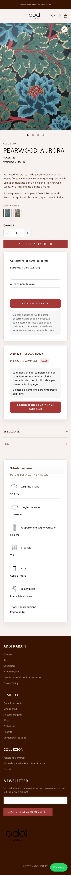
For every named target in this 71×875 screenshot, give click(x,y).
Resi (5, 660)
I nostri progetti (12, 714)
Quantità (8, 225)
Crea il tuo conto (12, 703)
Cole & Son (10, 144)
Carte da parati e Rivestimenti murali (24, 763)
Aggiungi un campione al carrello (35, 407)
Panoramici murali (14, 757)
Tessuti (7, 769)
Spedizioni (9, 665)
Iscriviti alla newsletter (28, 811)
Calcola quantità (35, 303)
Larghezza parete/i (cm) (25, 267)
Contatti (8, 654)
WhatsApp (58, 867)
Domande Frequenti (15, 737)
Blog (6, 720)
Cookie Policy (10, 683)
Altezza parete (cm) (22, 284)
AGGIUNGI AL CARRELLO (35, 243)
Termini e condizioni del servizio (22, 677)
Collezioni (9, 726)
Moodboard (10, 708)
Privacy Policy (11, 671)
